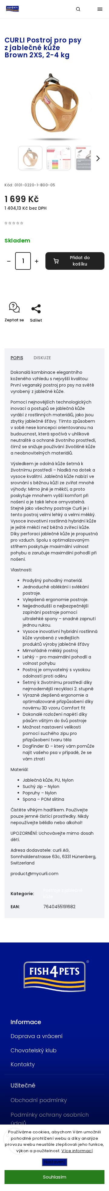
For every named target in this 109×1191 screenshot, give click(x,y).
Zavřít (89, 331)
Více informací (77, 1151)
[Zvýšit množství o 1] (36, 261)
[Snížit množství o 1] (9, 261)
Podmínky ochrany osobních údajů (50, 1119)
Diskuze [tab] (42, 358)
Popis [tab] (17, 358)
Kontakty (23, 1064)
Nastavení (54, 1162)
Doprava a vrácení (37, 1036)
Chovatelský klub (34, 1050)
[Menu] (100, 9)
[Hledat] (78, 9)
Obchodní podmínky (39, 1100)
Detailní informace (24, 288)
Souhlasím (54, 1177)
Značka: (20, 30)
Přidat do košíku (80, 261)
